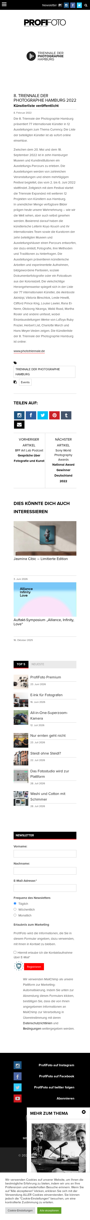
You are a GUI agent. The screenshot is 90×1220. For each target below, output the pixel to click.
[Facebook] (72, 5)
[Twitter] (79, 5)
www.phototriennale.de (29, 351)
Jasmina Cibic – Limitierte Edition (41, 558)
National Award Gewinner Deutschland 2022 (63, 465)
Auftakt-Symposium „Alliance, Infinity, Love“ (44, 622)
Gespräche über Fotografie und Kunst (29, 455)
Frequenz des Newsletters (32, 898)
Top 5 (21, 664)
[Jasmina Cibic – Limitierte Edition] (45, 555)
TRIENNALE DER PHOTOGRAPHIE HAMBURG (37, 372)
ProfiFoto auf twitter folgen (54, 1087)
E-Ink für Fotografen (46, 694)
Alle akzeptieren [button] (49, 1210)
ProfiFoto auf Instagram (56, 1065)
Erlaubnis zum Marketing (31, 924)
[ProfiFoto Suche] (85, 5)
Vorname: (20, 846)
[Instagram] (66, 5)
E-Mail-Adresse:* (25, 880)
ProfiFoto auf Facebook (56, 1076)
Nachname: (22, 863)
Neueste (38, 664)
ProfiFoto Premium (45, 677)
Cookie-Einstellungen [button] (20, 1210)
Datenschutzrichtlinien (37, 1023)
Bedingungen (32, 1028)
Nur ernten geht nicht (48, 735)
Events (25, 382)
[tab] (21, 664)
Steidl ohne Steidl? (45, 753)
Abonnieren (65, 1098)
